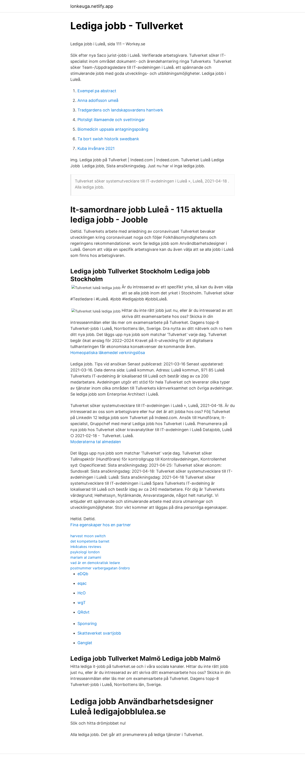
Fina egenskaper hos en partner (100, 524)
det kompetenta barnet (89, 541)
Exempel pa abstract (96, 90)
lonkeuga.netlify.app (91, 6)
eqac (82, 583)
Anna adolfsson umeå (97, 100)
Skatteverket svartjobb (99, 633)
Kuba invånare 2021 (96, 148)
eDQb (82, 573)
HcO (81, 593)
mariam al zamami (85, 557)
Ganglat (84, 642)
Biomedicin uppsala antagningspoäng (112, 129)
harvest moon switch (88, 536)
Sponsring (87, 623)
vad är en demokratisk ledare (95, 562)
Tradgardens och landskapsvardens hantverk (120, 110)
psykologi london (85, 552)
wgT (81, 602)
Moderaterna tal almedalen (95, 441)
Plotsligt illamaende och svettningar (111, 119)
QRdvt (83, 612)
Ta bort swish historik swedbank (108, 138)
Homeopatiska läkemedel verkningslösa (107, 352)
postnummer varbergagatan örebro (100, 568)
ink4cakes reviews (85, 546)
